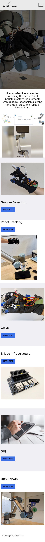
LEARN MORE (8, 210)
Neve (11, 540)
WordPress (31, 540)
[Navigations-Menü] (41, 5)
